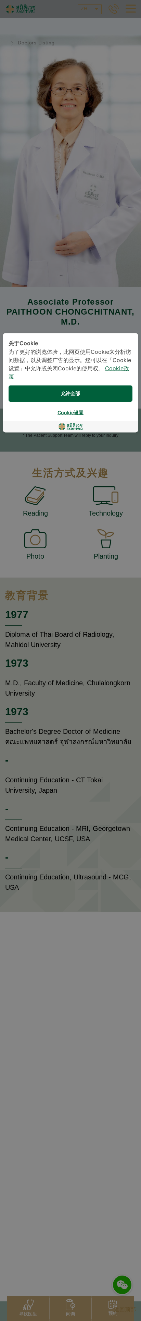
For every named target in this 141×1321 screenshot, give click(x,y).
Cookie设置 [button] (70, 412)
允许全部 (70, 393)
